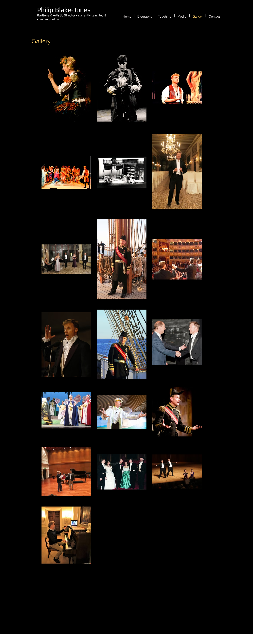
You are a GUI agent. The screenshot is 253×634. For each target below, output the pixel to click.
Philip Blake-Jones (64, 9)
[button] (164, 15)
